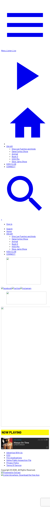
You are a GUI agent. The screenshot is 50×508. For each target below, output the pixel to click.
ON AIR (9, 146)
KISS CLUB (11, 164)
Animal (15, 154)
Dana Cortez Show (20, 151)
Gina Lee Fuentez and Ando (24, 149)
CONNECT (10, 166)
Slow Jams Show (19, 161)
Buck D (15, 156)
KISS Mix (15, 159)
